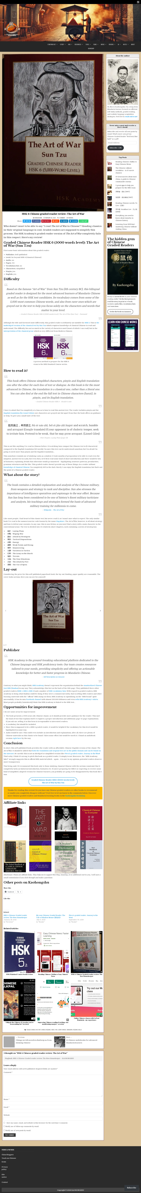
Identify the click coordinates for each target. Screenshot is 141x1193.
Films (95, 44)
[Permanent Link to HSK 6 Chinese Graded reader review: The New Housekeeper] (86, 952)
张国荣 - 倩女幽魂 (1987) (124, 197)
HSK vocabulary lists (57, 691)
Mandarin (69, 1030)
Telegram (74, 221)
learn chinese (62, 1030)
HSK (69, 44)
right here (17, 738)
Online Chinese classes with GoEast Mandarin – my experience (86, 1019)
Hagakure (60, 521)
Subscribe (131, 1188)
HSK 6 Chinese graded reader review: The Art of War (53, 214)
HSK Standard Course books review (19, 974)
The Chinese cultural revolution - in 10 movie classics (125, 170)
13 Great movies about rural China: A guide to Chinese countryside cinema (126, 179)
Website (7, 1115)
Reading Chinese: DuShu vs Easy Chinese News (53, 975)
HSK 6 (87, 323)
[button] (100, 610)
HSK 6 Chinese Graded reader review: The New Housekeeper (86, 975)
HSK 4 (31, 691)
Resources (78, 44)
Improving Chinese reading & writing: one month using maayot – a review (53, 1023)
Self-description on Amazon (54, 677)
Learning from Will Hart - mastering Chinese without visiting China (126, 226)
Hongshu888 (38, 217)
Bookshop (91, 48)
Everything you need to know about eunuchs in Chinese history (125, 218)
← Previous (20, 1037)
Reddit (56, 221)
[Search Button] (138, 2)
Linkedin (65, 221)
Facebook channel (33, 699)
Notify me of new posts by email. (18, 1130)
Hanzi (53, 1030)
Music (103, 44)
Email (6, 1107)
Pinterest (47, 221)
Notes (125, 44)
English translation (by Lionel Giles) (19, 413)
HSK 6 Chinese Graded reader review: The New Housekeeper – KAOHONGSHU (43, 1058)
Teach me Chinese (9, 1158)
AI (118, 44)
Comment (8, 1072)
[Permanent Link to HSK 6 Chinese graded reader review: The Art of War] (53, 132)
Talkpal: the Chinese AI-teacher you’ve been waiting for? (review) (19, 1023)
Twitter (27, 221)
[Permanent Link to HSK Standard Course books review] (19, 952)
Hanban (15, 688)
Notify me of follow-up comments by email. (22, 1126)
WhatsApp (84, 221)
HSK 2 (25, 691)
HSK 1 (20, 691)
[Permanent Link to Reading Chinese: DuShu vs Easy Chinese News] (53, 952)
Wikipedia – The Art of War (54, 510)
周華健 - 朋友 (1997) (123, 192)
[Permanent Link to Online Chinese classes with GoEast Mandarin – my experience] (86, 998)
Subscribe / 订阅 (116, 148)
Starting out (52, 44)
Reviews (111, 44)
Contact (5, 1182)
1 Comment (62, 217)
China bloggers (8, 1155)
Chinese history (36, 1030)
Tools (87, 44)
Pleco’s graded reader (82, 754)
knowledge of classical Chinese (17, 467)
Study (62, 44)
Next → (69, 1037)
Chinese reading (46, 1030)
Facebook (37, 221)
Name (6, 1099)
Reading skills (77, 1030)
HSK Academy (38, 685)
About (133, 44)
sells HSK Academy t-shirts (86, 699)
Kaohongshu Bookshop (75, 796)
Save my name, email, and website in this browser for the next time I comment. (37, 1123)
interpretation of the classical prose (19, 331)
